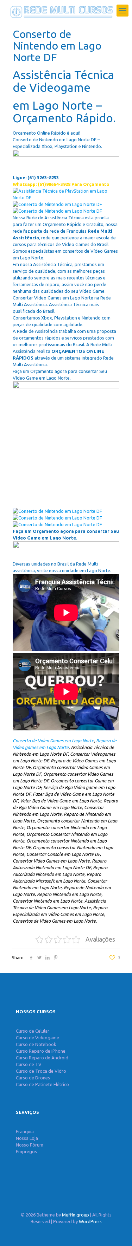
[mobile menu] (122, 11)
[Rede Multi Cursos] (59, 10)
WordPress (90, 1221)
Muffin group (75, 1214)
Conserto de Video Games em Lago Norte (53, 740)
